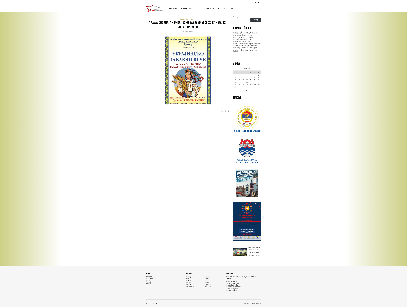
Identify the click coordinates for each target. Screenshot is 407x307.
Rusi (206, 280)
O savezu (149, 278)
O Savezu (185, 8)
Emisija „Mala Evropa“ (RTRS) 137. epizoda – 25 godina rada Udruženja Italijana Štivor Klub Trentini (245, 34)
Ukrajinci (184, 19)
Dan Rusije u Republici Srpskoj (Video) (246, 48)
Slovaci (207, 282)
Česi (187, 279)
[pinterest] (258, 3)
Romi (207, 279)
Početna (173, 8)
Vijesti (198, 8)
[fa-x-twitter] (252, 3)
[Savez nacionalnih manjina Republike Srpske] (154, 8)
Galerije (222, 8)
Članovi (209, 8)
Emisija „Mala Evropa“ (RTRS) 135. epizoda (245, 51)
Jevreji (188, 282)
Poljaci (207, 277)
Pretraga (236, 17)
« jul (246, 91)
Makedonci (190, 286)
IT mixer (253, 303)
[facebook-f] (249, 3)
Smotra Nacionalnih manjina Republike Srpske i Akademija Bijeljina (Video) (246, 44)
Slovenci (208, 284)
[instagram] (255, 3)
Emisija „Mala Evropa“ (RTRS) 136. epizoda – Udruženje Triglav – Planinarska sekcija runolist (245, 39)
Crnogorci (189, 277)
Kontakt (233, 8)
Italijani (188, 280)
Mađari (188, 284)
